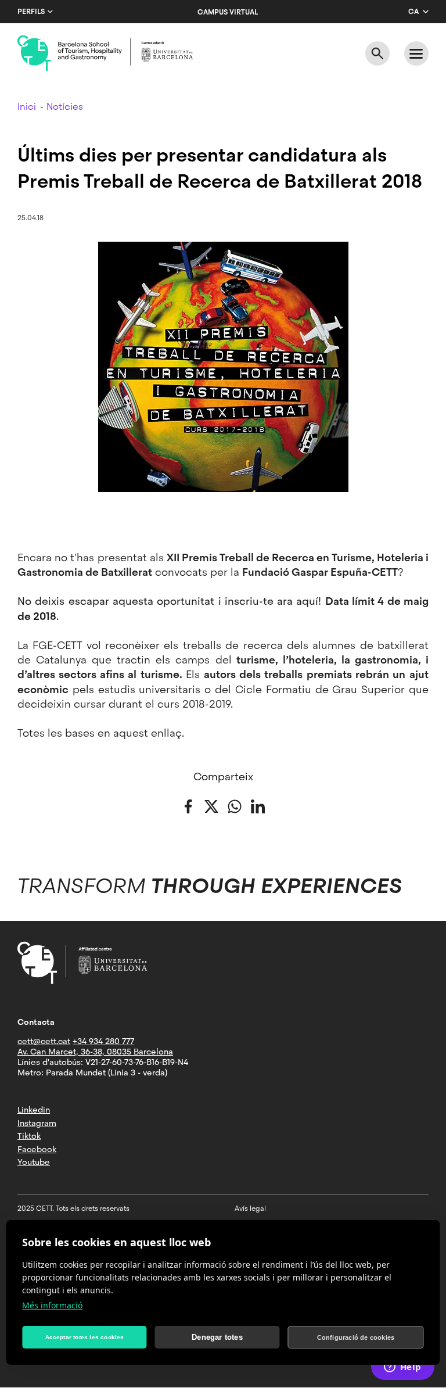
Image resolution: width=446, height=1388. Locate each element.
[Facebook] (188, 805)
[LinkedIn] (258, 805)
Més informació (52, 1305)
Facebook (36, 1149)
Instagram (36, 1123)
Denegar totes (217, 1337)
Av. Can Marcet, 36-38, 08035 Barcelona (95, 1051)
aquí (307, 601)
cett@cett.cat (43, 1041)
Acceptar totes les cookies (84, 1337)
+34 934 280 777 (103, 1041)
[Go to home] (105, 53)
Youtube (33, 1162)
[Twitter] (211, 805)
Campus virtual (227, 12)
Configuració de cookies (356, 1337)
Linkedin (33, 1109)
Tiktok (29, 1136)
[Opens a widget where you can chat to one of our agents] (402, 1367)
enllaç (166, 733)
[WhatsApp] (235, 805)
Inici (26, 107)
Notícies (64, 107)
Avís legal (250, 1208)
